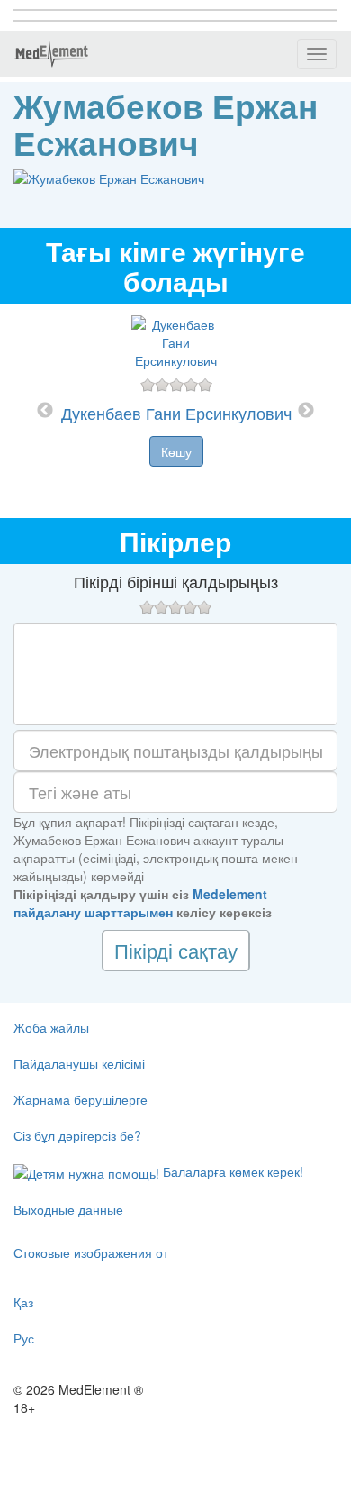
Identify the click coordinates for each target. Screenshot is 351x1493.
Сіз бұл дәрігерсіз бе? (77, 1135)
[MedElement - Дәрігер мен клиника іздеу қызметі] (51, 54)
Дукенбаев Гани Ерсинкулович (176, 412)
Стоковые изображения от (91, 1252)
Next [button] (306, 411)
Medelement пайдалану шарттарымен (140, 903)
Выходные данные (68, 1209)
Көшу (176, 451)
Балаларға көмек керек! (231, 1171)
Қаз (23, 1302)
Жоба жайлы (51, 1027)
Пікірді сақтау (176, 950)
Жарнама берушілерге (81, 1099)
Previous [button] (45, 411)
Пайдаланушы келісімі (79, 1063)
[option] (176, 411)
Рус (24, 1338)
